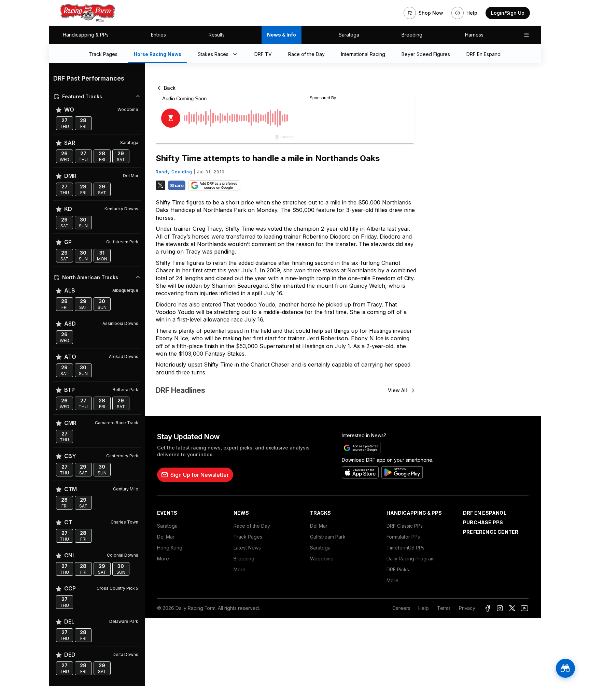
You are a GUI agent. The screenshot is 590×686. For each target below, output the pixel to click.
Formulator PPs (403, 537)
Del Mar (165, 537)
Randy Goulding (174, 171)
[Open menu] (526, 35)
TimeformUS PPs (405, 548)
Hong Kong (169, 548)
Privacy (467, 608)
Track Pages (248, 537)
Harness (474, 35)
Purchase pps (483, 522)
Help (423, 608)
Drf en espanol (484, 513)
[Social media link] (487, 608)
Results (217, 35)
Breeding (412, 35)
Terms (444, 608)
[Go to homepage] (87, 13)
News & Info (281, 35)
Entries (158, 35)
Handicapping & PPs (86, 35)
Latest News (247, 548)
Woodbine (322, 558)
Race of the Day (252, 526)
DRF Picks (398, 569)
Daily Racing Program (411, 558)
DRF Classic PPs (405, 526)
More (163, 558)
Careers (401, 608)
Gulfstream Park (328, 537)
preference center (490, 532)
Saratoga (349, 35)
